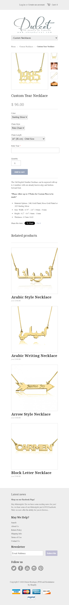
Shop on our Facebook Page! (23, 499)
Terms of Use (16, 537)
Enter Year (15, 145)
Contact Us (15, 541)
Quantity (14, 158)
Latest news (18, 494)
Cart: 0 (55, 5)
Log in (22, 5)
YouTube (27, 568)
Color (13, 113)
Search (13, 522)
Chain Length (16, 135)
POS (40, 582)
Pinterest (40, 568)
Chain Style (15, 124)
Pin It (39, 223)
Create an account (36, 5)
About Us (15, 526)
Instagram (34, 568)
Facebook (20, 568)
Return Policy (16, 530)
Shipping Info (16, 533)
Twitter (13, 568)
